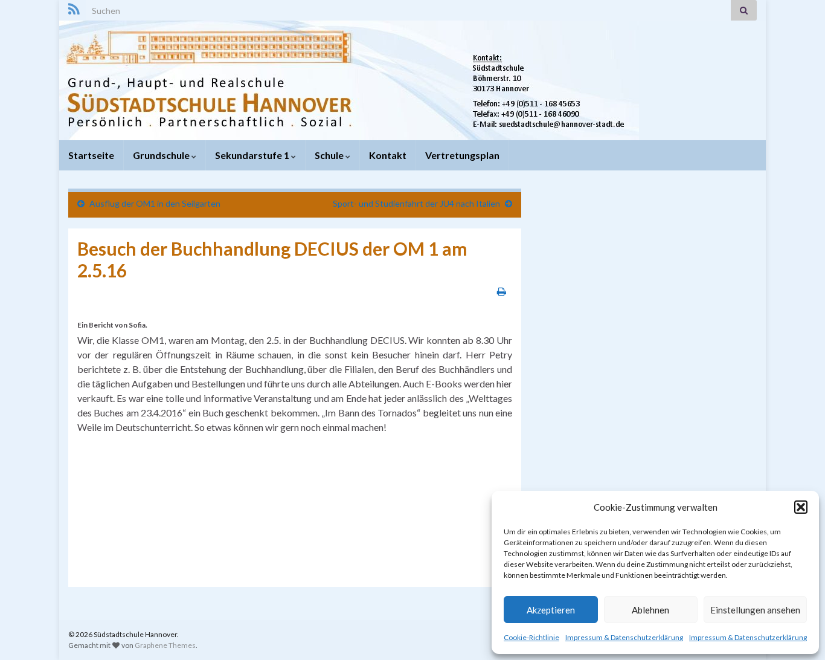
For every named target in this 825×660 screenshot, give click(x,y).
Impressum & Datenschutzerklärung (624, 637)
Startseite (91, 155)
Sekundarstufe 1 (253, 155)
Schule (330, 155)
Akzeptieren (551, 609)
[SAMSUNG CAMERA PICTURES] (131, 465)
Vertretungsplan (462, 155)
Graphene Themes (165, 645)
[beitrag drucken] (501, 291)
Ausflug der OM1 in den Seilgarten (154, 203)
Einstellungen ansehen (755, 609)
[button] (801, 507)
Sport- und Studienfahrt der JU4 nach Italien (416, 203)
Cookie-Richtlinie (531, 637)
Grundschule (162, 155)
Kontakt (387, 155)
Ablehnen (650, 609)
